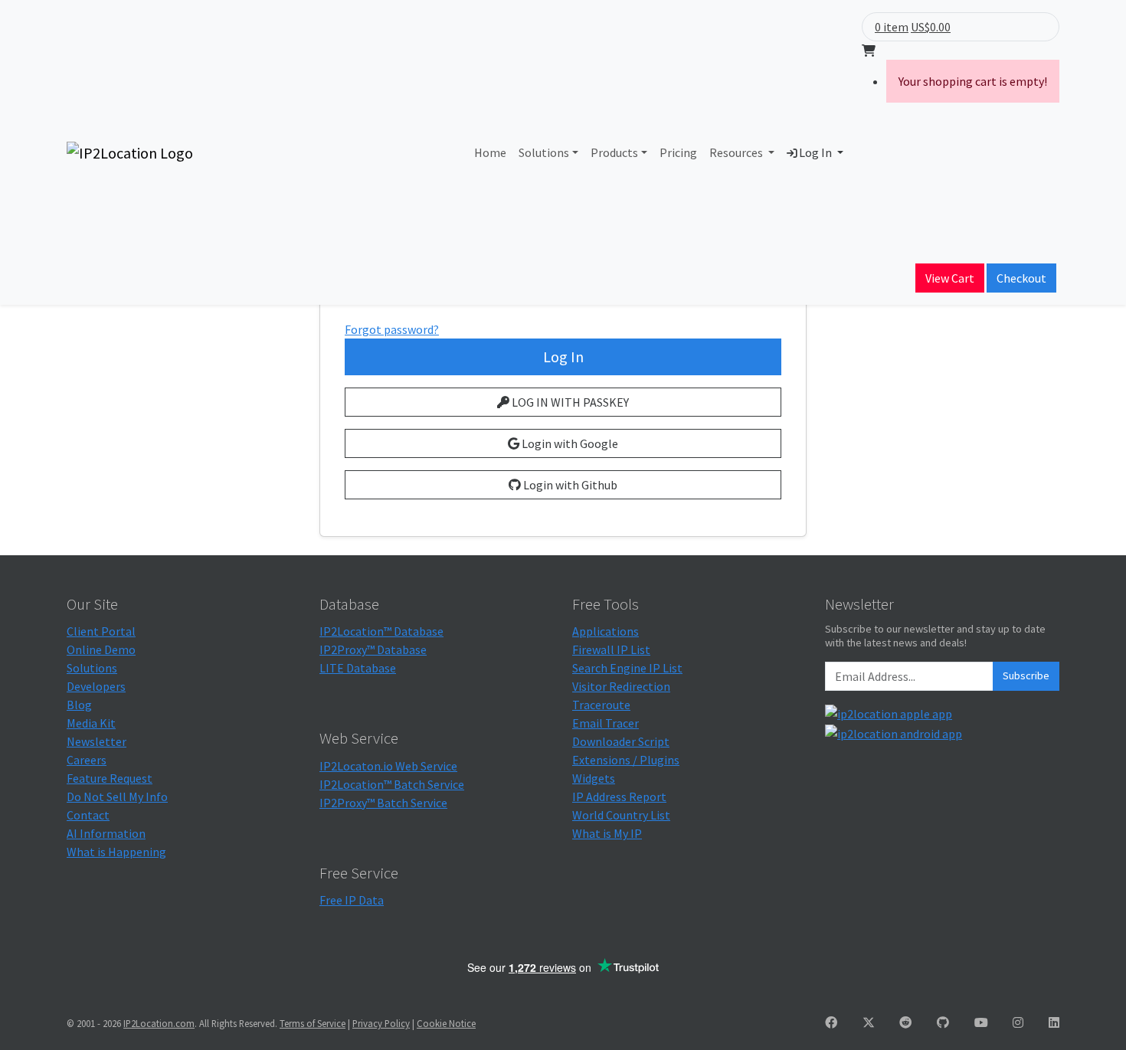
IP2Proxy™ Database (373, 649)
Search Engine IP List (627, 667)
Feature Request (109, 778)
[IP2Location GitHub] (943, 1022)
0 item (891, 26)
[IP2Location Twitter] (869, 1022)
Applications (605, 631)
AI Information (106, 833)
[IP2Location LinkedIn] (1054, 1022)
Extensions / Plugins (625, 759)
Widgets (593, 778)
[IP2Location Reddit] (905, 1022)
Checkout (1021, 278)
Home (490, 152)
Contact (88, 815)
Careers (86, 759)
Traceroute (601, 704)
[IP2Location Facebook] (831, 1022)
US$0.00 (931, 26)
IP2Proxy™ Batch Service (383, 802)
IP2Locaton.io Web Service (388, 766)
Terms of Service (312, 1023)
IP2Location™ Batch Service (391, 784)
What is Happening (116, 851)
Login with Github (569, 484)
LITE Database (357, 667)
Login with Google (568, 443)
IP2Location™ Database (381, 631)
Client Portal (101, 631)
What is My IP (607, 833)
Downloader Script (620, 741)
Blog (79, 704)
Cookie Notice (446, 1023)
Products (614, 152)
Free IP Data (351, 900)
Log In (815, 152)
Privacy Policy (381, 1023)
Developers (96, 686)
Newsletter (96, 741)
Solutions (544, 152)
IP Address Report (619, 796)
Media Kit (91, 723)
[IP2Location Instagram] (1018, 1022)
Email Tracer (605, 723)
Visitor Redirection (621, 686)
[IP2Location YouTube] (981, 1022)
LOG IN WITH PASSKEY (569, 402)
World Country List (621, 815)
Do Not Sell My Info (117, 796)
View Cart (949, 278)
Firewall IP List (611, 649)
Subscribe (1026, 675)
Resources (737, 152)
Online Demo (101, 649)
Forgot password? (392, 329)
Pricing (678, 152)
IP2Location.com (159, 1023)
